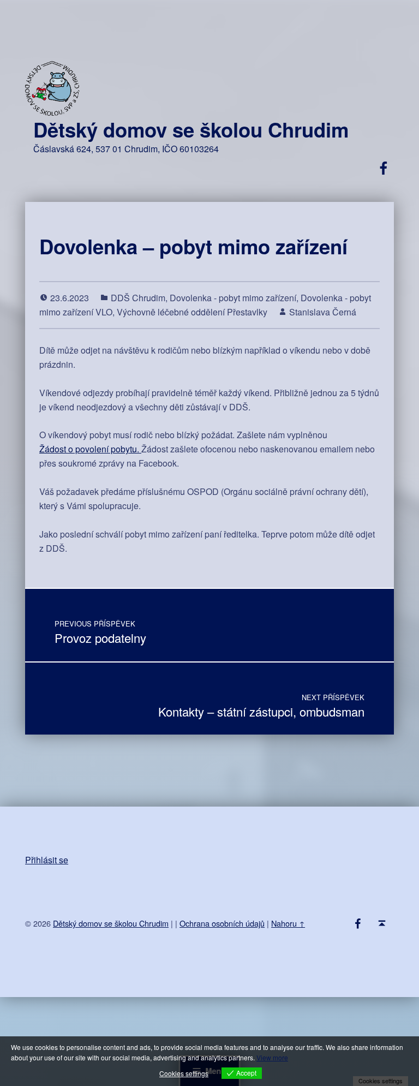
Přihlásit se (46, 860)
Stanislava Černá (322, 312)
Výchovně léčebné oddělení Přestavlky (192, 312)
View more (272, 1057)
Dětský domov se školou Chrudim (191, 129)
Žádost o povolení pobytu (88, 449)
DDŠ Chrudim (138, 297)
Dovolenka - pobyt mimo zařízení (233, 297)
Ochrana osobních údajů (222, 923)
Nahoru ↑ (288, 923)
